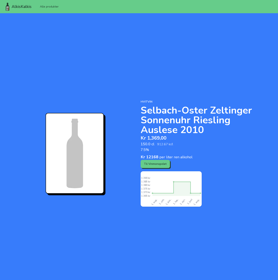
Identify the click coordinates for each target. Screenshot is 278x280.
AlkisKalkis (22, 6)
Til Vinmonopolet (155, 164)
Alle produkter (49, 7)
